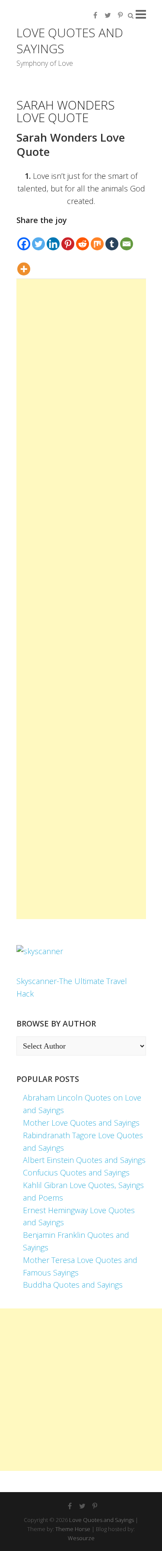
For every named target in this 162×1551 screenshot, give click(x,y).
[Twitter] (38, 238)
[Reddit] (82, 238)
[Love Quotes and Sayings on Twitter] (108, 15)
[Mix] (97, 238)
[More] (23, 263)
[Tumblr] (111, 238)
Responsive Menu (141, 14)
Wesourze (81, 1538)
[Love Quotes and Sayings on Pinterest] (120, 15)
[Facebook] (23, 238)
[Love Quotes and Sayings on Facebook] (95, 15)
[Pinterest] (67, 238)
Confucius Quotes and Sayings (76, 1172)
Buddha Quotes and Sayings (73, 1284)
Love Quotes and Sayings (69, 40)
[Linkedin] (53, 238)
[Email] (126, 238)
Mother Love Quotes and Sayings (81, 1122)
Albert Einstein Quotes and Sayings (84, 1160)
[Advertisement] (81, 599)
